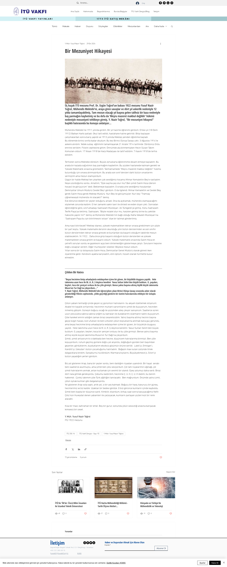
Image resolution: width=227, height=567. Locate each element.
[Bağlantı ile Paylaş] (85, 449)
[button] (88, 11)
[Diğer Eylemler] (160, 43)
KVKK (79, 553)
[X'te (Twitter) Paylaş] (72, 449)
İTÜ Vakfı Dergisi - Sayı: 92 (89, 434)
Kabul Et (214, 562)
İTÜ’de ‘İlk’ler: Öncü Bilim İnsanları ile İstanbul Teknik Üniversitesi (70, 504)
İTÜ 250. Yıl (71, 434)
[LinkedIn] (168, 2)
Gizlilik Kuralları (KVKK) (116, 562)
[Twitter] (164, 2)
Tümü (54, 26)
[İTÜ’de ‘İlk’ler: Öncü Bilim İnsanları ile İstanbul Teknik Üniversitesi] (71, 487)
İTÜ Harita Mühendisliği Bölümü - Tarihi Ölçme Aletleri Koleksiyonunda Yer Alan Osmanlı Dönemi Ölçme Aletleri (113, 504)
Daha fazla (159, 26)
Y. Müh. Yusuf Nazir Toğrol (113, 434)
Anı (147, 26)
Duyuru (89, 26)
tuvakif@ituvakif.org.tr (59, 553)
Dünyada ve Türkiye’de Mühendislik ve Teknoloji (151, 504)
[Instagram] (171, 2)
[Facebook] (160, 2)
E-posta (107, 545)
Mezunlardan (134, 26)
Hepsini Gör (170, 472)
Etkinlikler (117, 26)
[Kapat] (223, 563)
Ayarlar (202, 562)
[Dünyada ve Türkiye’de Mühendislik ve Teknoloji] (156, 487)
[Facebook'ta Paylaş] (66, 449)
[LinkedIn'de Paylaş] (79, 449)
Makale (65, 26)
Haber (78, 26)
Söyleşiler (103, 26)
